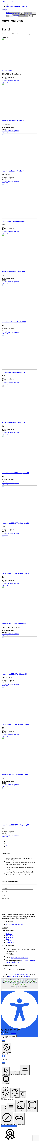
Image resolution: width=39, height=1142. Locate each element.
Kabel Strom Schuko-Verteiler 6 (13, 171)
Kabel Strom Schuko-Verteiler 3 (13, 120)
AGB (9, 976)
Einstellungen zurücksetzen (8, 1126)
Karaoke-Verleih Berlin (21, 974)
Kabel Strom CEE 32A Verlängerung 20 (15, 825)
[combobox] (19, 984)
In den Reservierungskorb (10, 80)
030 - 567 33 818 (7, 1)
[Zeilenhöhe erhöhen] (3, 1056)
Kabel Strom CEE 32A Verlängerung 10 (15, 724)
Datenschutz (26, 976)
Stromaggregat (7, 70)
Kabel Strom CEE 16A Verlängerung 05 (15, 573)
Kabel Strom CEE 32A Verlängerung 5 (15, 774)
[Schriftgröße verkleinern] (3, 1041)
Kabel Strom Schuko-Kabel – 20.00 (14, 422)
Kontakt (15, 15)
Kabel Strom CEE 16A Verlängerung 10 (15, 473)
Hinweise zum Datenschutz (14, 924)
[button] (1, 990)
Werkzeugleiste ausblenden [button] (8, 1036)
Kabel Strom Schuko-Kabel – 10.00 (14, 322)
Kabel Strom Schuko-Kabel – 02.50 (14, 221)
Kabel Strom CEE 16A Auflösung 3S (14, 674)
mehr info (5, 82)
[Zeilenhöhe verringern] (3, 1063)
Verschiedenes (23, 16)
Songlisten (28, 13)
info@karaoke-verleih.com (19, 958)
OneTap (13, 1033)
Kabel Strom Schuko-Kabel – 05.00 (14, 271)
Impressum (15, 976)
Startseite (9, 13)
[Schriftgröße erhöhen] (3, 1034)
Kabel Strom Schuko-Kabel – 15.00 (14, 372)
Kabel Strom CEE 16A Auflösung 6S (14, 623)
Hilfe (7, 16)
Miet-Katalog (16, 13)
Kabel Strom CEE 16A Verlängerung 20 (15, 523)
